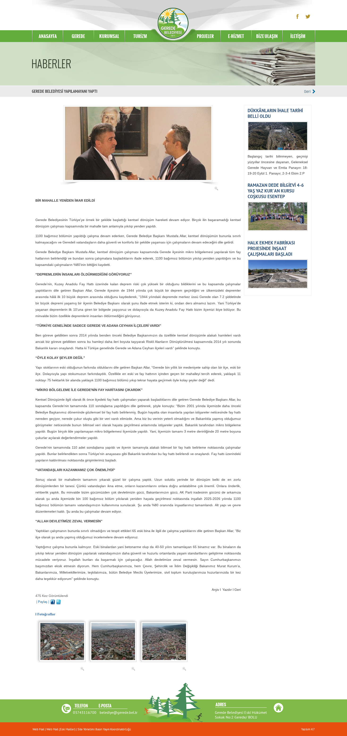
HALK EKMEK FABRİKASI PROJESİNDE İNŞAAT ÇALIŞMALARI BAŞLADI (271, 248)
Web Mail (39, 729)
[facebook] (53, 601)
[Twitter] (58, 601)
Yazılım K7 (308, 729)
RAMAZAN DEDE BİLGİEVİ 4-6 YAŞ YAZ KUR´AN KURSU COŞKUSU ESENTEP (276, 190)
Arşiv (215, 589)
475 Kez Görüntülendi (51, 596)
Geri (237, 589)
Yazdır (227, 589)
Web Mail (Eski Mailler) (61, 729)
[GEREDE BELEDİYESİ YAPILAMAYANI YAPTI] (138, 107)
